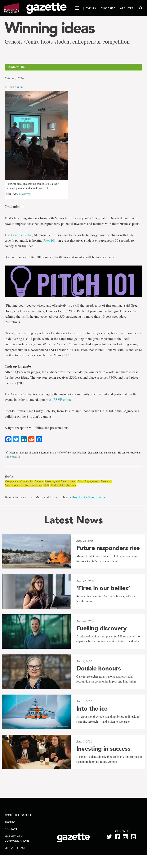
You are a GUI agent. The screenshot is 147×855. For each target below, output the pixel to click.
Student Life (57, 485)
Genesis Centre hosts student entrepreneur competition (67, 41)
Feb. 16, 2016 (14, 78)
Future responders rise (108, 548)
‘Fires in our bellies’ (103, 588)
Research (106, 481)
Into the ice (91, 708)
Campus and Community (19, 481)
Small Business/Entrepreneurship (23, 485)
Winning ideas (49, 27)
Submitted (24, 194)
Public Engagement (88, 481)
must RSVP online (59, 399)
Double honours (98, 668)
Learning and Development (60, 481)
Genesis (39, 481)
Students (71, 485)
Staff (46, 485)
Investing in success (103, 748)
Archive (10, 822)
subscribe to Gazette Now (87, 497)
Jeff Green (15, 87)
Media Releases (16, 847)
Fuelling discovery (101, 628)
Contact (11, 829)
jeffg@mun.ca (12, 456)
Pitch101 (49, 240)
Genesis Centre (21, 234)
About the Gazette (19, 815)
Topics (9, 476)
